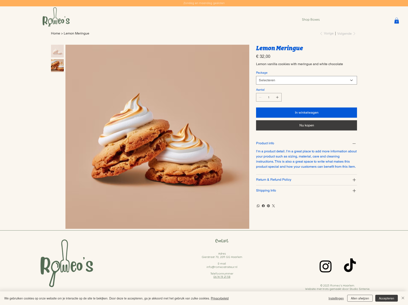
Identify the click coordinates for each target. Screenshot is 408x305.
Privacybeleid (220, 298)
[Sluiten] (402, 298)
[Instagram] (326, 266)
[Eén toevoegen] (277, 97)
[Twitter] (273, 206)
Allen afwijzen (360, 298)
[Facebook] (263, 206)
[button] (396, 20)
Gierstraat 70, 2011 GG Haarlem (222, 257)
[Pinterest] (268, 206)
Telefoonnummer (221, 273)
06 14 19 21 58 (221, 276)
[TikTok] (350, 266)
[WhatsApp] (258, 206)
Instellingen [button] (336, 298)
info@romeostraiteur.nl (222, 267)
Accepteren (386, 298)
